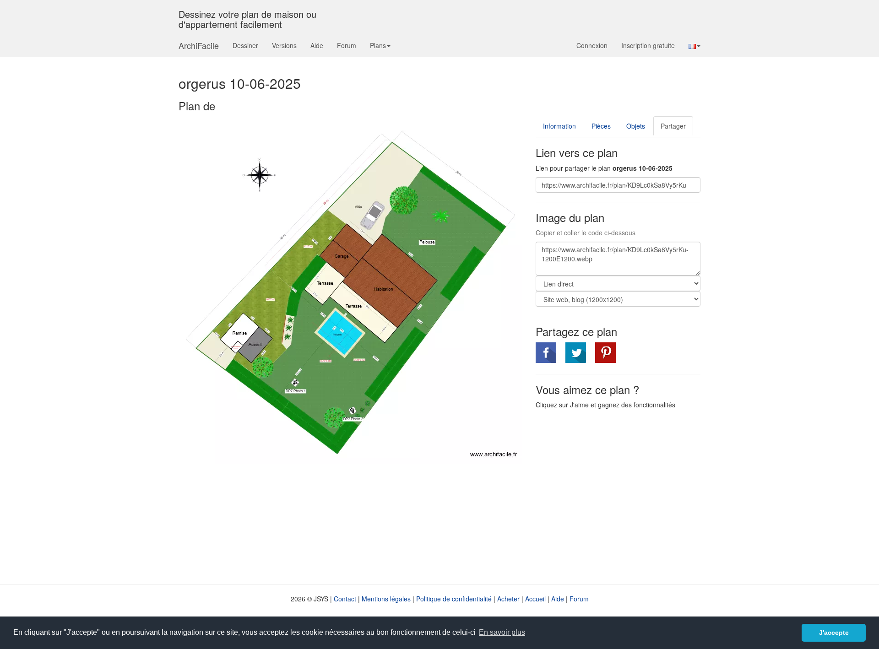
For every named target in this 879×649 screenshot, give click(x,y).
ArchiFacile (199, 45)
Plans (378, 45)
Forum (346, 45)
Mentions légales (386, 598)
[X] (575, 352)
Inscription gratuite (648, 45)
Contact (345, 598)
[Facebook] (546, 352)
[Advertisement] (612, 509)
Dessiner (245, 45)
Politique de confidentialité (454, 598)
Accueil (535, 598)
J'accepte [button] (834, 632)
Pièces (601, 125)
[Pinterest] (605, 352)
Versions (284, 45)
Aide (316, 45)
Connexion (592, 45)
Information (559, 125)
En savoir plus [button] (502, 632)
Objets (635, 125)
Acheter (508, 598)
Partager (673, 125)
